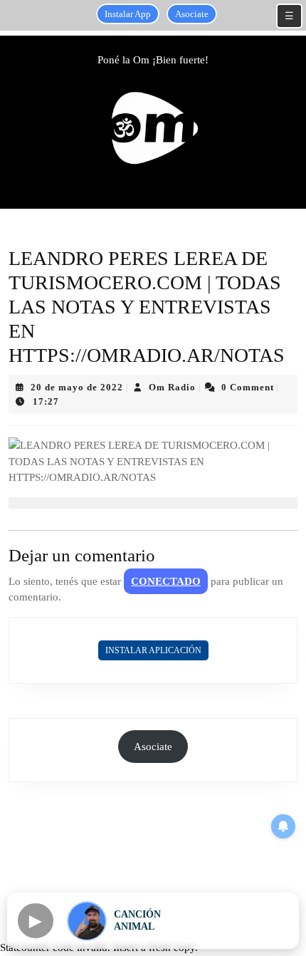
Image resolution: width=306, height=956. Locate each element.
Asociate (192, 14)
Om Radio (172, 387)
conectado (166, 581)
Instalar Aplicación (153, 650)
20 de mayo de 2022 (77, 387)
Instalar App (128, 14)
